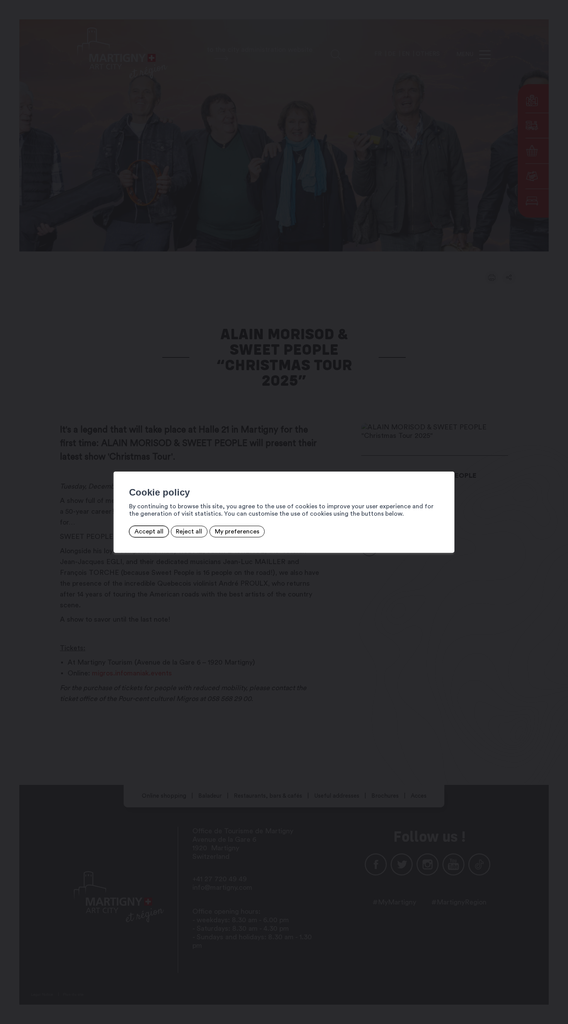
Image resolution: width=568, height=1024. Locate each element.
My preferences (237, 531)
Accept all (148, 531)
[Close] (447, 463)
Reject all (189, 531)
